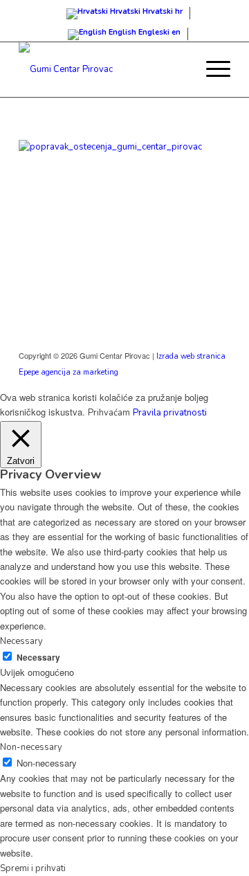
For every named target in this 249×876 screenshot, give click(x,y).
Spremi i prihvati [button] (33, 868)
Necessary (38, 657)
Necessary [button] (21, 641)
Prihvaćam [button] (109, 412)
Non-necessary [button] (31, 747)
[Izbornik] (211, 69)
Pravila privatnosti (170, 412)
